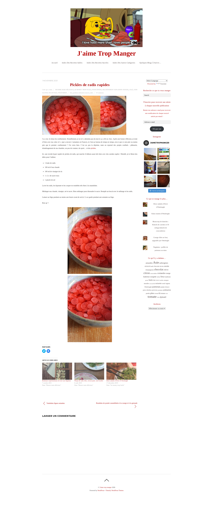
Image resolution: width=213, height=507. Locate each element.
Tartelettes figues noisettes (55, 403)
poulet (148, 293)
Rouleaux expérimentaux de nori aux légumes (56, 381)
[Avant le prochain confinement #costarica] (163, 167)
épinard (163, 297)
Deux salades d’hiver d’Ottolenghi (117, 381)
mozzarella (152, 283)
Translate (163, 84)
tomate (152, 296)
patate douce (165, 287)
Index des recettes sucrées (97, 63)
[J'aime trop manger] (106, 45)
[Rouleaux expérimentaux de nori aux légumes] (57, 371)
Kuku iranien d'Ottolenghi (161, 214)
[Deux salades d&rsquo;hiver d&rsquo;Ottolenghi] (121, 371)
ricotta (156, 293)
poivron (154, 290)
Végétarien (62, 93)
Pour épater (97, 89)
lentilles (161, 280)
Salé (131, 89)
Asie (71, 93)
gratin (146, 280)
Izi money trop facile (82, 89)
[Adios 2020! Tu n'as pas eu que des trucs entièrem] (150, 181)
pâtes (152, 293)
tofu (167, 293)
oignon (168, 283)
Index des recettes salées (72, 63)
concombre (153, 273)
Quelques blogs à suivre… (150, 63)
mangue (166, 280)
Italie (151, 280)
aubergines (163, 263)
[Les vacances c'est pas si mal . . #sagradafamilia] (163, 154)
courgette (153, 277)
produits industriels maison (81, 93)
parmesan (156, 287)
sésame (163, 293)
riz (159, 293)
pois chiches (147, 290)
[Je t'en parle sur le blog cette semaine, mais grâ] (150, 154)
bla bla (161, 266)
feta (162, 276)
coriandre (161, 273)
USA (158, 297)
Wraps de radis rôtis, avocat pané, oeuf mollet (88, 381)
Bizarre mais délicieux (64, 89)
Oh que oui (157, 129)
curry (158, 277)
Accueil (54, 63)
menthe (146, 283)
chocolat (158, 269)
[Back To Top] (106, 480)
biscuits (156, 266)
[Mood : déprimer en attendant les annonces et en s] (150, 167)
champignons (149, 270)
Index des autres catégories (124, 63)
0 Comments (100, 93)
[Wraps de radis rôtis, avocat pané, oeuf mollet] (89, 371)
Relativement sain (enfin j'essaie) (116, 89)
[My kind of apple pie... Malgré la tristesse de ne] (163, 181)
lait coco (156, 280)
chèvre (166, 270)
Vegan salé (52, 93)
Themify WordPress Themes (114, 490)
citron (146, 272)
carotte (166, 266)
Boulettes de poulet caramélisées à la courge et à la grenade (116, 403)
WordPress (101, 490)
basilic (152, 266)
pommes (160, 290)
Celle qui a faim (47, 89)
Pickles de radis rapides (90, 85)
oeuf (163, 283)
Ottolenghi (148, 287)
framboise (167, 277)
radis (91, 93)
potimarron (167, 290)
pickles (93, 148)
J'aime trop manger (106, 487)
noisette (158, 283)
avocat (147, 266)
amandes (149, 263)
